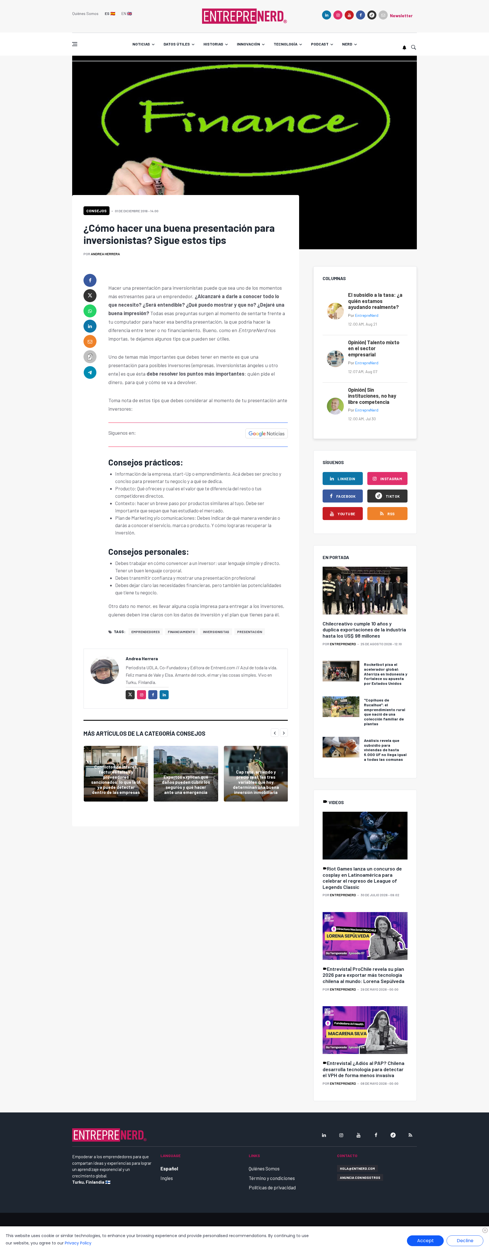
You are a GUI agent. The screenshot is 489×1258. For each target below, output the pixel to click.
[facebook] (360, 15)
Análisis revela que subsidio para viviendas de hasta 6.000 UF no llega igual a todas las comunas (385, 750)
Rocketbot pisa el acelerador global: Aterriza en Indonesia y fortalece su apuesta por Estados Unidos (385, 674)
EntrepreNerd (366, 315)
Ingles (166, 1178)
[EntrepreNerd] (244, 15)
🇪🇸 (110, 13)
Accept (425, 1240)
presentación (249, 632)
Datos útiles (177, 44)
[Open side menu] (74, 44)
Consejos (96, 210)
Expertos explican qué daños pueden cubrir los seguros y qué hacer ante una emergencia (186, 784)
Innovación (248, 44)
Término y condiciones (272, 1178)
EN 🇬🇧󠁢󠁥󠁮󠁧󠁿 (126, 13)
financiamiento (181, 632)
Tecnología (285, 44)
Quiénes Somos (85, 13)
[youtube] (349, 15)
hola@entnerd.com (357, 1168)
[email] (89, 341)
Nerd (347, 44)
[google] (371, 15)
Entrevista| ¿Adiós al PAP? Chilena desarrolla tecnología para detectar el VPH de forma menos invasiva (363, 1069)
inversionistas (216, 632)
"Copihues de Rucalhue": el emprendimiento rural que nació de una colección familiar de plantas (384, 712)
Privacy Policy (78, 1243)
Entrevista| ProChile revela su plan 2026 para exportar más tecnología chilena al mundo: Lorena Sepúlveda (363, 975)
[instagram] (337, 15)
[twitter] (89, 295)
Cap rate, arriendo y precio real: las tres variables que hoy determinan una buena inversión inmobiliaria (256, 782)
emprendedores (145, 632)
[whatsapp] (89, 310)
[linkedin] (326, 15)
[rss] (410, 1135)
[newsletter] (383, 15)
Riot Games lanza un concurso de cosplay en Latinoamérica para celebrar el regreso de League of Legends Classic (362, 877)
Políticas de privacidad (272, 1187)
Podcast (320, 44)
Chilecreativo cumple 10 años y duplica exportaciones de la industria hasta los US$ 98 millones (364, 629)
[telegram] (89, 371)
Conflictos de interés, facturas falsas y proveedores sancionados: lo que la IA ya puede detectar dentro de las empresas (116, 779)
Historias (213, 44)
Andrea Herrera (105, 254)
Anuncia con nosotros (360, 1177)
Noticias (141, 44)
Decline (465, 1240)
